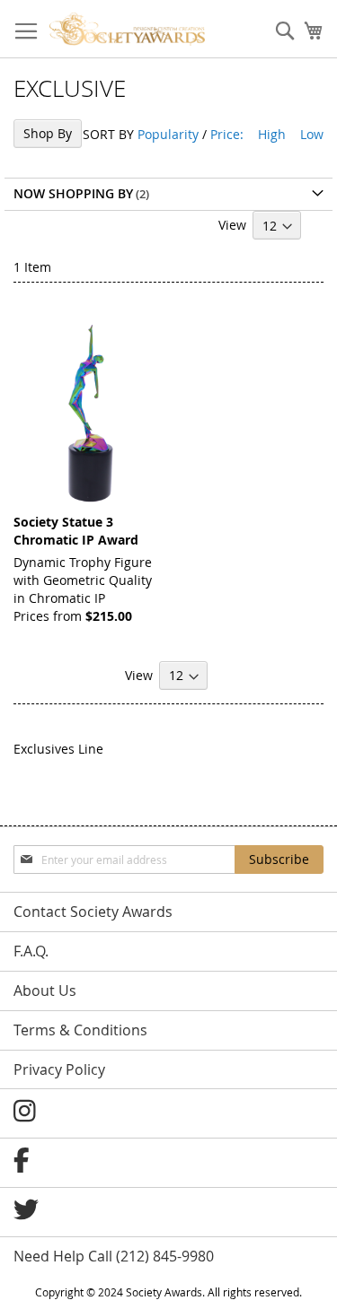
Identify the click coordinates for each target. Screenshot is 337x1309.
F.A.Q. (31, 951)
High (272, 134)
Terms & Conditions (80, 1030)
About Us (44, 990)
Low (312, 134)
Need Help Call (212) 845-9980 (113, 1256)
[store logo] (127, 29)
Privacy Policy (59, 1069)
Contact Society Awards (93, 911)
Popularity (168, 134)
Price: (227, 134)
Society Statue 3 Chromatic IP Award (75, 530)
